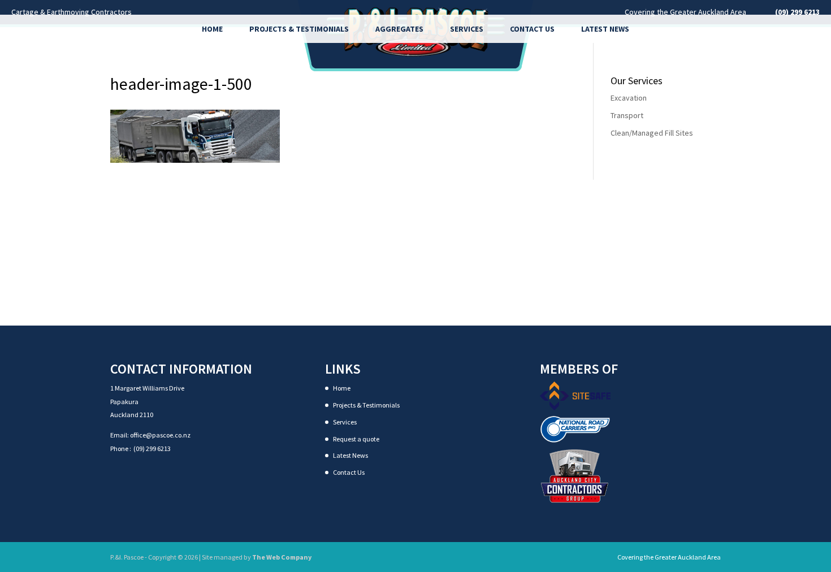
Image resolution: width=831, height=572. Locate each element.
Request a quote (356, 439)
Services (466, 29)
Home (212, 29)
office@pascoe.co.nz (160, 435)
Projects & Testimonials (299, 29)
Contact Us (532, 29)
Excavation (629, 98)
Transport (627, 115)
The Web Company (281, 557)
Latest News (605, 29)
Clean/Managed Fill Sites (652, 133)
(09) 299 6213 (152, 448)
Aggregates (399, 29)
